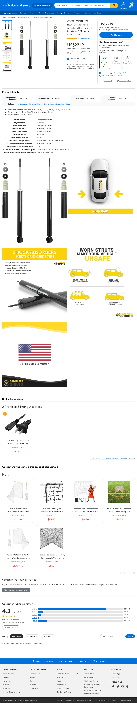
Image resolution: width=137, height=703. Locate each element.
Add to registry (125, 81)
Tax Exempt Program (65, 692)
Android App (116, 677)
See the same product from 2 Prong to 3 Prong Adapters (112, 458)
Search (130, 636)
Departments (12, 13)
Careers (88, 13)
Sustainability (8, 688)
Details (119, 76)
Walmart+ (33, 684)
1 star (35, 621)
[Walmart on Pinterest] (127, 686)
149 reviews (85, 38)
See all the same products (125, 572)
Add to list (108, 81)
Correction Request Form (16, 589)
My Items (97, 13)
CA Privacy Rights (91, 681)
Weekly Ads (100, 661)
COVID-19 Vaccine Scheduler (68, 673)
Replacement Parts (24, 17)
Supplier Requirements (11, 692)
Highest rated (32, 636)
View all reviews (11, 627)
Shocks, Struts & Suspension (42, 17)
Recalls (59, 681)
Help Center (67, 661)
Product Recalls (63, 688)
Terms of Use (89, 673)
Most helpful (48, 636)
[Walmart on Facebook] (112, 686)
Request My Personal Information (92, 685)
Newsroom (7, 681)
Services (23, 13)
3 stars (34, 615)
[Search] (114, 5)
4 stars (34, 612)
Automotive (12, 17)
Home (4, 17)
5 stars (34, 609)
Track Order (84, 661)
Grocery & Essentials (46, 13)
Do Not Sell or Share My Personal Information (93, 692)
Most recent (16, 636)
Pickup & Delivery (64, 13)
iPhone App (115, 673)
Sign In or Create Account (45, 661)
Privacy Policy (89, 677)
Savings (32, 13)
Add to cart (116, 34)
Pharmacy (77, 13)
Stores (32, 677)
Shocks (68, 104)
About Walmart (8, 673)
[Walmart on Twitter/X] (117, 686)
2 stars (34, 618)
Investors (6, 684)
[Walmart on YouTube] (122, 686)
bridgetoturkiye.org (74, 60)
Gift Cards (34, 688)
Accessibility (61, 684)
